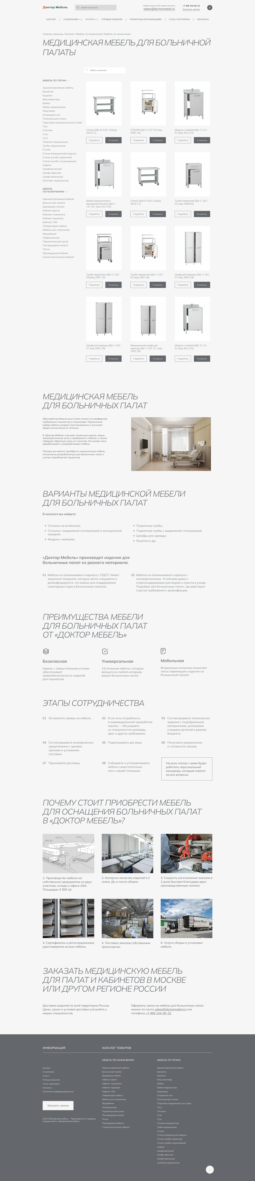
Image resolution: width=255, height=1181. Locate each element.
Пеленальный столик (54, 118)
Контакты (203, 19)
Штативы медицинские (56, 180)
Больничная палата (54, 202)
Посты (46, 249)
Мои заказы (209, 7)
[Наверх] (210, 1170)
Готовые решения (111, 19)
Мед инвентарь (51, 99)
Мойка (46, 103)
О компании (70, 19)
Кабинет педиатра (53, 218)
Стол (45, 134)
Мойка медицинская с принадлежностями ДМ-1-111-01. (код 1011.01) (101, 203)
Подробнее (94, 140)
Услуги (89, 19)
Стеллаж (48, 130)
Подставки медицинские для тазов (62, 122)
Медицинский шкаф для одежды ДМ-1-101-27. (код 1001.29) (146, 348)
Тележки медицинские (55, 141)
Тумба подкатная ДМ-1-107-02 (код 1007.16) (147, 276)
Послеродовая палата (55, 245)
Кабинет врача (51, 210)
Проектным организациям (146, 19)
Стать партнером (179, 19)
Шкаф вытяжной (52, 168)
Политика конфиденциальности (58, 1091)
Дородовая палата (53, 206)
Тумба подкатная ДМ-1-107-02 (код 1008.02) (191, 202)
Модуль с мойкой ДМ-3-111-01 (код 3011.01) (191, 347)
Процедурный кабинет (55, 253)
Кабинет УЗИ (50, 222)
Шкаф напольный (53, 176)
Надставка (49, 110)
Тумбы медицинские (54, 145)
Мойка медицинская (54, 107)
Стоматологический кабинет (58, 256)
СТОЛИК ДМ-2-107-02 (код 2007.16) (146, 131)
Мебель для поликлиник (56, 229)
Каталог (51, 19)
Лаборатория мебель (55, 225)
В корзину (113, 140)
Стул (45, 138)
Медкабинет (50, 233)
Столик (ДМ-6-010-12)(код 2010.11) (101, 131)
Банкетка (48, 91)
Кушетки (47, 95)
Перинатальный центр (55, 241)
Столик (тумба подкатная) (57, 157)
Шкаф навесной (52, 172)
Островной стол (51, 114)
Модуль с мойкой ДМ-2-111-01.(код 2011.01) (191, 131)
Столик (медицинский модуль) (59, 153)
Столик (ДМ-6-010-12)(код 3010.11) (145, 202)
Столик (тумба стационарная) (59, 161)
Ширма (47, 165)
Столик (46, 149)
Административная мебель (58, 87)
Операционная (51, 237)
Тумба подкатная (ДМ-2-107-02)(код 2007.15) (103, 276)
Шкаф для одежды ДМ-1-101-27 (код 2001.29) (103, 347)
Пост (45, 126)
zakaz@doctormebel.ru (159, 9)
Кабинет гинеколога (54, 214)
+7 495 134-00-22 (191, 5)
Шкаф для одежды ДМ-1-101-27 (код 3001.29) (192, 276)
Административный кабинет (58, 198)
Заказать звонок (191, 9)
